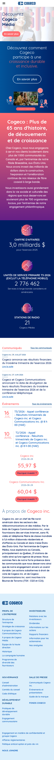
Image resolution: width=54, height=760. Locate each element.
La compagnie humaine (13, 655)
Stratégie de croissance (13, 626)
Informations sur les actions (38, 629)
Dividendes (34, 623)
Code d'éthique (9, 693)
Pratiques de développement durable (9, 711)
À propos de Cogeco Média (11, 639)
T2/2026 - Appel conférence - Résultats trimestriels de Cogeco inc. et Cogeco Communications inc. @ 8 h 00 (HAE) (32, 439)
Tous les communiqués (41, 348)
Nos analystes (36, 645)
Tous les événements (42, 404)
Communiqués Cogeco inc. (39, 684)
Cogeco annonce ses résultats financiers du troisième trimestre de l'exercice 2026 (27, 361)
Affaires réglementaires (13, 740)
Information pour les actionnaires (39, 640)
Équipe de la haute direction (11, 646)
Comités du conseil (11, 689)
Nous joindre (10, 750)
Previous (5, 24)
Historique (7, 651)
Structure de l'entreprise (8, 621)
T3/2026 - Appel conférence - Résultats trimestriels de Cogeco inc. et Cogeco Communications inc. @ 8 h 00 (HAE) (31, 418)
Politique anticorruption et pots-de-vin (20, 744)
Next (49, 24)
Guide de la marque (38, 696)
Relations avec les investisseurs (38, 618)
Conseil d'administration (10, 684)
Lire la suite (7, 366)
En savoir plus (11, 34)
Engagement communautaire (9, 720)
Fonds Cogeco (37, 703)
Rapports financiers (38, 634)
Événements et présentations (36, 691)
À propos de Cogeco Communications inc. (11, 632)
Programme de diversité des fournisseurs (9, 662)
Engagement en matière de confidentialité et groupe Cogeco (23, 734)
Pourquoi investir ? (27, 473)
